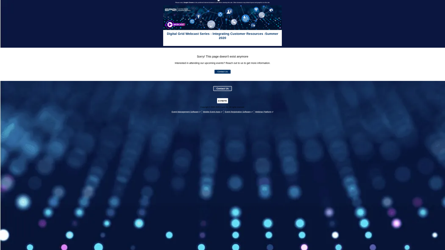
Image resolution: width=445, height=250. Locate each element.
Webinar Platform (263, 112)
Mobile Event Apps (211, 112)
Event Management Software (185, 112)
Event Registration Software (238, 112)
